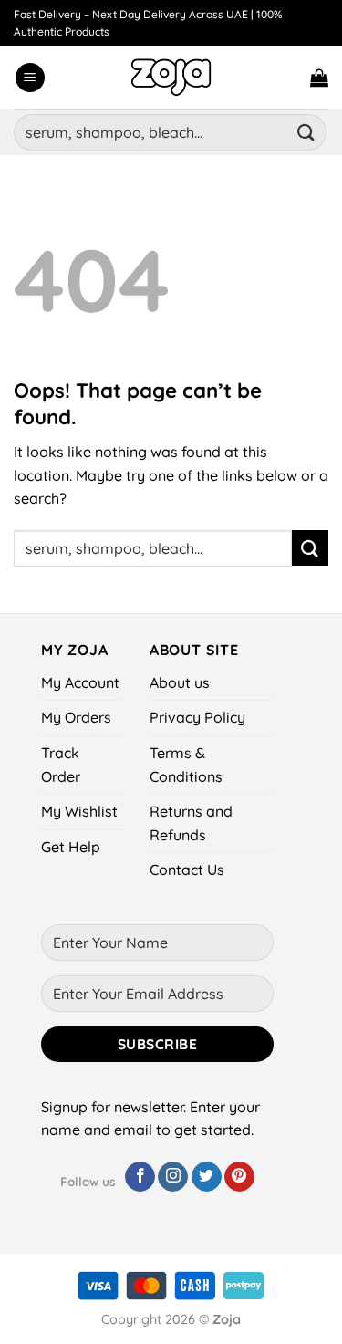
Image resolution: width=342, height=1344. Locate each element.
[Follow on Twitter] (207, 1177)
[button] (30, 78)
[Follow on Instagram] (173, 1177)
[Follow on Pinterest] (239, 1177)
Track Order (60, 765)
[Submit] (306, 132)
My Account (80, 682)
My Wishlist (79, 811)
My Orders (76, 717)
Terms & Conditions (186, 765)
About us (180, 682)
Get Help (70, 847)
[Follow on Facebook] (140, 1177)
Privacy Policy (197, 717)
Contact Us (187, 869)
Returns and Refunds (191, 823)
